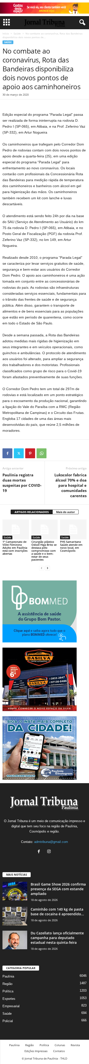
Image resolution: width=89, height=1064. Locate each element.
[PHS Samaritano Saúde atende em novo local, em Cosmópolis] (73, 529)
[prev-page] (41, 568)
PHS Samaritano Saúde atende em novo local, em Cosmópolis (71, 546)
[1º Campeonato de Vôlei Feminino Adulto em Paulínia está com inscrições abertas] (15, 529)
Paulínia (8, 976)
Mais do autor (65, 512)
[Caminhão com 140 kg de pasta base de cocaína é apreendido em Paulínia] (14, 916)
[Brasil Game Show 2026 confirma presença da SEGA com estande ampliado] (14, 891)
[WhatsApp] (41, 453)
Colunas (60, 1045)
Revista (75, 1045)
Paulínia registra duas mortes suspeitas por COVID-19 (22, 482)
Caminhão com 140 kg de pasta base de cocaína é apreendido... (57, 911)
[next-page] (47, 568)
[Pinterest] (30, 453)
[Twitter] (19, 453)
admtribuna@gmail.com (51, 842)
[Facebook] (7, 453)
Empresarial (11, 1006)
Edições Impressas (35, 1051)
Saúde (17, 33)
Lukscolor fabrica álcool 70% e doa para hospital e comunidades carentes (70, 485)
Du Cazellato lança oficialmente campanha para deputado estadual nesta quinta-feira (57, 938)
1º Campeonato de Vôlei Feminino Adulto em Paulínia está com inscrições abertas (14, 547)
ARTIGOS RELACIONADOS (32, 512)
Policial (7, 1021)
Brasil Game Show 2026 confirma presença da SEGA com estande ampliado (58, 889)
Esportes (8, 999)
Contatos (59, 1051)
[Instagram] (49, 852)
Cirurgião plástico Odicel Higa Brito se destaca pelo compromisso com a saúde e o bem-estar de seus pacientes (44, 550)
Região (7, 984)
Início (5, 33)
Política (7, 991)
